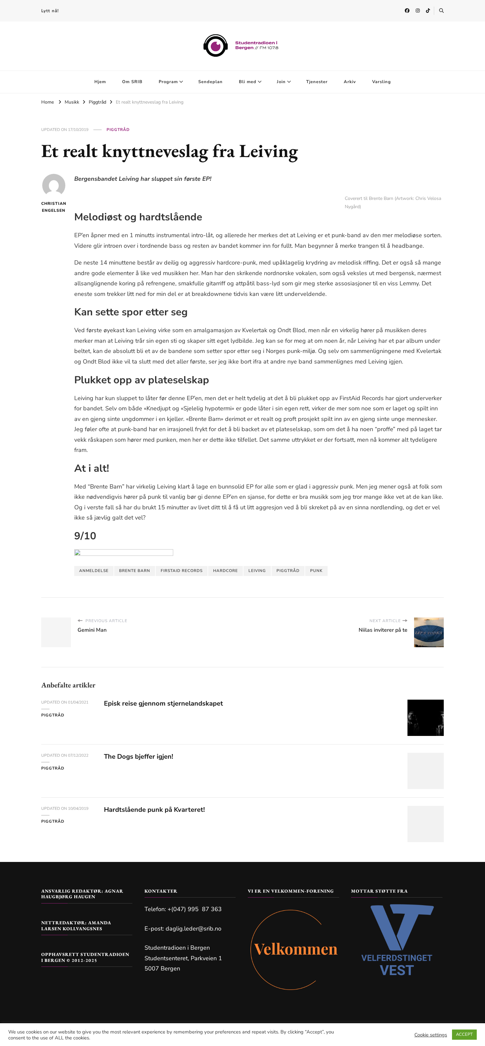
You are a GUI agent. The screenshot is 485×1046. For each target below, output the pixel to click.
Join (281, 82)
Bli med (247, 82)
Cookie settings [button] (430, 1035)
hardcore (225, 570)
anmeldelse (94, 570)
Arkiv (350, 82)
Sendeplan (210, 82)
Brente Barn (134, 570)
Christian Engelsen (53, 207)
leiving (257, 570)
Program (168, 82)
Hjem (100, 82)
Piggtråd (118, 129)
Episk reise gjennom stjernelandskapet (163, 703)
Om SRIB (132, 82)
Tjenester (317, 82)
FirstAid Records (182, 570)
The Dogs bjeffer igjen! (138, 756)
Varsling (381, 82)
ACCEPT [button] (464, 1034)
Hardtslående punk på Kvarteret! (154, 809)
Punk (316, 570)
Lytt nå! (50, 11)
